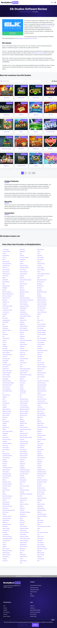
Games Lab (40, 352)
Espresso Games (7, 330)
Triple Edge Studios (7, 538)
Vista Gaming (40, 544)
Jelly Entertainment (42, 391)
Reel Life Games (7, 486)
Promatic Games (24, 473)
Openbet (39, 447)
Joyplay (39, 393)
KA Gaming (40, 397)
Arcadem (39, 265)
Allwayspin (22, 259)
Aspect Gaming (41, 269)
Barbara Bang (6, 281)
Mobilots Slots (23, 423)
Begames (39, 283)
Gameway (39, 356)
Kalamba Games (24, 399)
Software (29, 11)
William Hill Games (7, 550)
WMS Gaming (40, 552)
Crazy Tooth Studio (42, 312)
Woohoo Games (6, 554)
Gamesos (39, 354)
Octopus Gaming (24, 441)
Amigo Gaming (41, 263)
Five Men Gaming (41, 338)
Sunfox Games (6, 528)
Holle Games (40, 374)
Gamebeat (39, 348)
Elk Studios (12, 33)
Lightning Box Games (42, 403)
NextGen (39, 433)
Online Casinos (33, 591)
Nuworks (22, 439)
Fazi (4, 336)
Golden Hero (6, 368)
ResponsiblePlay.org (36, 576)
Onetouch (39, 445)
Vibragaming (23, 544)
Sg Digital (39, 500)
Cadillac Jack (6, 302)
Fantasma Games (41, 334)
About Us (32, 605)
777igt (38, 251)
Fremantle (22, 342)
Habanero (39, 370)
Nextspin (5, 435)
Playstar (5, 465)
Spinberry (5, 522)
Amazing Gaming (7, 263)
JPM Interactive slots (32, 38)
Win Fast (22, 550)
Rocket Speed (40, 492)
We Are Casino (23, 546)
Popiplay (39, 467)
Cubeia (39, 314)
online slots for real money (47, 26)
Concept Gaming (41, 308)
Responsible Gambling (35, 610)
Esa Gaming (40, 328)
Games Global (6, 352)
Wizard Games (6, 552)
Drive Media (5, 322)
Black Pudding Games (8, 294)
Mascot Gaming (6, 413)
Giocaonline (5, 366)
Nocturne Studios (41, 435)
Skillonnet (22, 508)
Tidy (38, 534)
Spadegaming (23, 516)
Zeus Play (5, 560)
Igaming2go (5, 378)
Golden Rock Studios (25, 368)
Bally (38, 277)
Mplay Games (40, 423)
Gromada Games (24, 370)
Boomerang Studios (25, 298)
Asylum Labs (6, 271)
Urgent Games (23, 542)
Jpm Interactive (6, 395)
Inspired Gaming (41, 382)
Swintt (38, 528)
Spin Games (40, 520)
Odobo (39, 441)
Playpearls (22, 463)
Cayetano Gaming (24, 306)
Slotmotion (22, 514)
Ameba (21, 263)
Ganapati (5, 362)
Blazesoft (22, 294)
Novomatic (39, 437)
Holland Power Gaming (25, 374)
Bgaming (39, 290)
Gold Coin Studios (41, 366)
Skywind (22, 510)
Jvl (20, 397)
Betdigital (5, 287)
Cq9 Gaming (23, 312)
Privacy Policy (33, 614)
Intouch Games (6, 386)
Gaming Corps (6, 358)
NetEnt (21, 431)
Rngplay (22, 492)
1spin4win (22, 249)
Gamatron (22, 346)
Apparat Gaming (24, 265)
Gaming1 (39, 358)
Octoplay (5, 441)
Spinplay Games (7, 524)
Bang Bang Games (42, 279)
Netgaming (5, 433)
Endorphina (5, 328)
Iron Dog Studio (6, 389)
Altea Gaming (6, 261)
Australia (5, 610)
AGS (38, 253)
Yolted (21, 558)
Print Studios (6, 471)
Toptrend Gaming (24, 536)
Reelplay (5, 488)
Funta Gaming (40, 344)
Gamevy (22, 356)
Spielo (21, 518)
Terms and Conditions (35, 612)
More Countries (6, 616)
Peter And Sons (24, 455)
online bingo (6, 447)
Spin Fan (22, 520)
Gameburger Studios (8, 350)
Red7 (21, 484)
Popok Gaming (6, 469)
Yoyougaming (40, 558)
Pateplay (39, 453)
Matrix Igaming (40, 413)
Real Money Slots (34, 587)
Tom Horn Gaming (7, 536)
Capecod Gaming (41, 302)
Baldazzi (22, 277)
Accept (35, 625)
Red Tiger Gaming (7, 484)
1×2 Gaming (6, 249)
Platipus (5, 459)
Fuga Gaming (40, 342)
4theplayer (22, 251)
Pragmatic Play (41, 469)
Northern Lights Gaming (26, 437)
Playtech (22, 465)
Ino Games (22, 382)
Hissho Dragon (6, 374)
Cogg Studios (23, 308)
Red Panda (22, 482)
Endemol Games (41, 326)
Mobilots (5, 423)
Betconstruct (40, 285)
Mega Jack (40, 417)
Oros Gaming (23, 449)
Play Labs (22, 459)
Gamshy (22, 360)
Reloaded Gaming (24, 490)
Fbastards (22, 336)
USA (4, 605)
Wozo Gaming (40, 554)
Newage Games (24, 433)
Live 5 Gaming (23, 405)
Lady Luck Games (24, 401)
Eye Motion (5, 334)
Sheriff (21, 502)
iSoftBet (22, 389)
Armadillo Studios (24, 267)
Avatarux (22, 275)
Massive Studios (24, 413)
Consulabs (22, 310)
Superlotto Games (24, 528)
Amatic (21, 261)
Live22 (39, 405)
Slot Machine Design (25, 512)
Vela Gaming (40, 542)
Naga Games (6, 427)
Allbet (4, 259)
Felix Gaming (6, 338)
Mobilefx (39, 421)
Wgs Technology (41, 546)
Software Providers (34, 589)
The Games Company (42, 532)
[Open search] (52, 2)
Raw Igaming (23, 479)
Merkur (4, 419)
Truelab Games (6, 540)
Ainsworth (39, 255)
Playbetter (5, 461)
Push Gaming (40, 475)
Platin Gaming (40, 457)
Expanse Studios (41, 332)
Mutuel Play (40, 425)
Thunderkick (6, 534)
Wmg (21, 552)
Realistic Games (7, 482)
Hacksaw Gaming (7, 372)
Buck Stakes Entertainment (26, 300)
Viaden (4, 544)
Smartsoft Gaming (41, 514)
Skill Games (5, 508)
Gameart (22, 348)
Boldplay (39, 296)
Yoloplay (5, 558)
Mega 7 (21, 417)
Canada (5, 608)
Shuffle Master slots (20, 38)
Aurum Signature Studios (43, 273)
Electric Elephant (41, 324)
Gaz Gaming (23, 362)
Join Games (23, 393)
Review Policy (33, 616)
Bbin (4, 283)
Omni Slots (5, 445)
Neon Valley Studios (8, 431)
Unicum (4, 542)
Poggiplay (22, 467)
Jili (3, 393)
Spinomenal (40, 522)
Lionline (4, 405)
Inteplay (22, 384)
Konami (4, 401)
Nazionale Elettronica (42, 427)
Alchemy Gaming (24, 257)
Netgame (39, 431)
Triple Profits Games (25, 538)
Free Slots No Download (35, 585)
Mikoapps (22, 421)
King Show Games (41, 399)
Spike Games (6, 520)
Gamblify (39, 346)
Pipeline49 (40, 455)
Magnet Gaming (41, 409)
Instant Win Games (7, 384)
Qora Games (6, 477)
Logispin (5, 407)
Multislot (22, 425)
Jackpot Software (41, 389)
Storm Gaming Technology (43, 526)
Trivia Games (40, 538)
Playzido (39, 465)
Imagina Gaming (7, 380)
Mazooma (5, 417)
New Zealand (6, 612)
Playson (39, 463)
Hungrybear (23, 376)
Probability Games (41, 471)
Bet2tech (22, 285)
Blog (31, 593)
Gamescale (22, 354)
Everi (4, 332)
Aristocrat (5, 267)
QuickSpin (22, 477)
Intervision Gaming (41, 384)
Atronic (39, 271)
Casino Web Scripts (7, 306)
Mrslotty (4, 425)
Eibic (4, 324)
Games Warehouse (7, 354)
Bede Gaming (23, 283)
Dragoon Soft (23, 320)
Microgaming (6, 421)
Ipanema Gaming (41, 386)
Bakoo (4, 277)
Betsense (39, 287)
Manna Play (40, 411)
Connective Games (7, 310)
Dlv (38, 318)
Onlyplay (22, 447)
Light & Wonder (23, 403)
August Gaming (6, 273)
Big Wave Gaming (24, 292)
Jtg (20, 395)
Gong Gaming (40, 368)
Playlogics (39, 461)
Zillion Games (23, 560)
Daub (4, 316)
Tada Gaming (23, 530)
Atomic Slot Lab (24, 271)
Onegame (22, 445)
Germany (5, 614)
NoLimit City (6, 437)
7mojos (4, 253)
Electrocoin (5, 326)
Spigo (38, 518)
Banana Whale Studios (25, 279)
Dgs (38, 316)
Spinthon (22, 524)
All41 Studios (40, 257)
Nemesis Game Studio (25, 429)
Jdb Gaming (23, 391)
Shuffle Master (6, 504)
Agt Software (6, 255)
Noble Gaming (23, 435)
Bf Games (22, 290)
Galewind (5, 346)
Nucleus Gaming (7, 439)
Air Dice (4, 257)
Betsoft (4, 290)
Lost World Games (24, 407)
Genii (21, 364)
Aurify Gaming (23, 273)
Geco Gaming (40, 362)
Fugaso (4, 344)
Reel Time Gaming (24, 486)
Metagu (21, 419)
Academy (32, 596)
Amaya (39, 261)
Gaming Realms (24, 358)
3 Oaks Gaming (6, 251)
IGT (38, 378)
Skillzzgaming (40, 508)
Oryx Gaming (40, 449)
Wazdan (5, 546)
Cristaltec (5, 314)
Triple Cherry (40, 536)
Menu (55, 2)
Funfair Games (23, 344)
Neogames (40, 429)
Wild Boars (22, 548)
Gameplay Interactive (42, 350)
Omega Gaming (24, 443)
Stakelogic (5, 526)
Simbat (21, 506)
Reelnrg (39, 486)
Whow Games (6, 548)
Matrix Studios (6, 415)
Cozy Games (6, 312)
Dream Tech (40, 320)
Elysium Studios (24, 326)
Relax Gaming (6, 490)
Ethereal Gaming (24, 330)
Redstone (39, 484)
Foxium (4, 342)
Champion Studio (41, 306)
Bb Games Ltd (40, 281)
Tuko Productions (24, 540)
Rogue (4, 494)
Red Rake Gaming (41, 482)
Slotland (39, 512)
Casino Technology (42, 304)
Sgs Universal (6, 502)
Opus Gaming (6, 449)
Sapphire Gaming (41, 498)
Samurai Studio (23, 498)
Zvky (21, 562)
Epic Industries (23, 328)
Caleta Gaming (23, 302)
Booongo (5, 300)
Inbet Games (23, 380)
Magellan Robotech (24, 409)
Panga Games (23, 451)
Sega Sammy (23, 500)
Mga (38, 419)
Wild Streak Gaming (42, 548)
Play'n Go (39, 459)
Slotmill (4, 514)
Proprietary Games (41, 473)
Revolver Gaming (41, 490)
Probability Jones (7, 473)
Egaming (22, 322)
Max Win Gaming (41, 415)
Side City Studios (24, 504)
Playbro (22, 461)
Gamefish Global (24, 350)
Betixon (22, 287)
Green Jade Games (7, 370)
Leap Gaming (6, 403)
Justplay (5, 397)
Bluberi (39, 294)
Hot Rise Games (7, 376)
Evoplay (22, 332)
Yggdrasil (39, 556)
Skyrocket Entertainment (9, 510)
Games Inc (22, 352)
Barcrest (22, 281)
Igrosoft (21, 378)
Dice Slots (5, 318)
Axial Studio (40, 275)
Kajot (4, 399)
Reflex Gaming (41, 488)
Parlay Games (6, 453)
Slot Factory (5, 512)
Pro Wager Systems (25, 471)
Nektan (4, 429)
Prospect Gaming (7, 475)
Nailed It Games (24, 427)
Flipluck (4, 340)
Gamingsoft (5, 360)
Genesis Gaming (7, 364)
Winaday (39, 550)
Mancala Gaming (24, 411)
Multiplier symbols (38, 53)
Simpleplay (40, 506)
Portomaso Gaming (24, 469)
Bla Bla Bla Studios (42, 292)
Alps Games (40, 259)
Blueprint (22, 296)
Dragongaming (6, 320)
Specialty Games (7, 518)
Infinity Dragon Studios (8, 382)
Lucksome (39, 407)
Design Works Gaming (25, 316)
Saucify (4, 500)
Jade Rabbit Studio (7, 391)
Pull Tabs (22, 475)
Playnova (5, 463)
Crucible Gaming (24, 314)
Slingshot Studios (41, 510)
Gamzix (39, 360)
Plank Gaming (23, 457)
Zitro (38, 560)
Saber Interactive (7, 498)
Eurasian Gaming (41, 330)
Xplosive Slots (23, 556)
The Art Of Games (24, 532)
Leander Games (41, 401)
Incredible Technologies (43, 380)
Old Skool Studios (7, 443)
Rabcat (4, 479)
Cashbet (5, 304)
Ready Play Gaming (42, 479)
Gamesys (5, 356)
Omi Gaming (40, 443)
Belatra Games (6, 285)
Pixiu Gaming (6, 457)
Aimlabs (22, 255)
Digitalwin (22, 318)
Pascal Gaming (23, 453)
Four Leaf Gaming (41, 340)
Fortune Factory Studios (26, 340)
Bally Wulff (5, 279)
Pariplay (39, 451)
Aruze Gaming (6, 269)
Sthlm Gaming (23, 526)
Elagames (22, 324)
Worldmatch (23, 554)
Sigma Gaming (41, 504)
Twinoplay (39, 540)
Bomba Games (6, 298)
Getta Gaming (40, 364)
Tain (38, 530)
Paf (3, 451)
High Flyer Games (41, 372)
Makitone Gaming (7, 411)
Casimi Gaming (23, 304)
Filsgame (22, 338)
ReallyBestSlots (22, 11)
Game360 (5, 348)
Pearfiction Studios (7, 455)
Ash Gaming (23, 269)
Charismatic (5, 308)
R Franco (39, 477)
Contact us (32, 608)
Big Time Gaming (7, 292)
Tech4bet (5, 532)
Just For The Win (41, 395)
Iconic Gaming (40, 376)
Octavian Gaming (41, 439)
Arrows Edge (40, 267)
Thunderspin (23, 534)
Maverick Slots (23, 415)
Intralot (21, 386)
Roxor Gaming (40, 494)
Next (34, 173)
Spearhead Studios (42, 516)
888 (21, 253)
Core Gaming (40, 310)
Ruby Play (39, 496)
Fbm (38, 336)
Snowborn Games (7, 516)
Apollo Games (6, 265)
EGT (38, 322)
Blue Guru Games (7, 296)
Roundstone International (26, 494)
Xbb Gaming (6, 556)
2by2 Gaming (40, 249)
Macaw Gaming (6, 409)
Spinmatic (22, 522)
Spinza (39, 524)
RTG (21, 496)
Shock (38, 502)
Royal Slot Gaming (7, 496)
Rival (4, 492)
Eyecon (22, 334)
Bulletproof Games (41, 300)
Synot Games (6, 530)
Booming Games (41, 298)
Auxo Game (5, 275)
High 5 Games (23, 372)
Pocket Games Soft (7, 467)
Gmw (21, 366)
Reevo (21, 488)
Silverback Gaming (7, 506)
